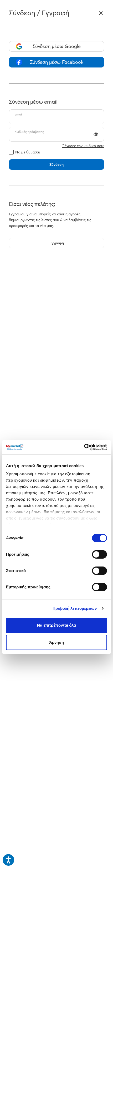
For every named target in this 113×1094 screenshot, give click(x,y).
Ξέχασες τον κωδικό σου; (83, 145)
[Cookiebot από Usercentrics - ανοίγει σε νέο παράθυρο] (84, 447)
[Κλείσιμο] (101, 13)
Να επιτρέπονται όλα (56, 625)
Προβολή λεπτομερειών (75, 608)
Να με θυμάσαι (27, 152)
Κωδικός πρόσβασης (29, 132)
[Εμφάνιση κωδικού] (96, 134)
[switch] (99, 554)
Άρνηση (56, 642)
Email (18, 114)
